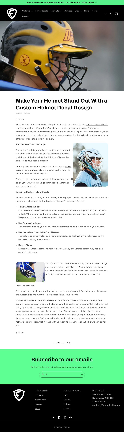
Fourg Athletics (65, 427)
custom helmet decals (97, 124)
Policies (67, 404)
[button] (27, 11)
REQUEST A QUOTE (72, 391)
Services (38, 404)
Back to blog (64, 343)
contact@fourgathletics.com (106, 405)
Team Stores (40, 400)
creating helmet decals (45, 198)
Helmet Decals (41, 391)
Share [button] (21, 119)
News (37, 408)
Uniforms (39, 395)
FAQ (65, 395)
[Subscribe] (82, 375)
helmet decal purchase (27, 322)
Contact (67, 400)
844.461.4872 (98, 402)
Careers (67, 408)
